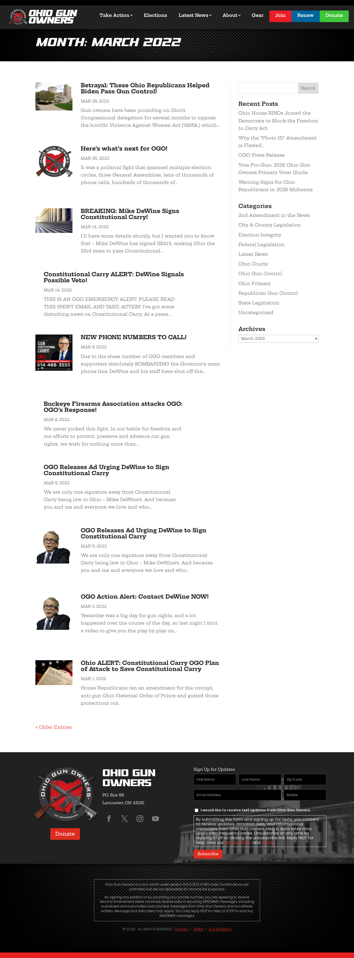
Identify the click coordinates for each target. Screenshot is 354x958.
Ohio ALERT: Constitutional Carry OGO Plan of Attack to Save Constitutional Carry (150, 665)
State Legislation (258, 303)
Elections (155, 15)
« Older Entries (53, 727)
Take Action (114, 15)
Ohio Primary (254, 283)
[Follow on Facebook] (109, 818)
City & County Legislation (269, 225)
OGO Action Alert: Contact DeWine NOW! (145, 596)
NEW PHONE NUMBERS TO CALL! (134, 337)
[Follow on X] (124, 818)
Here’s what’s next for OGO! (124, 148)
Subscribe (207, 853)
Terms (268, 842)
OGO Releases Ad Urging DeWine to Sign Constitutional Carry (106, 470)
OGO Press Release (261, 155)
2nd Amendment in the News (274, 215)
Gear (258, 15)
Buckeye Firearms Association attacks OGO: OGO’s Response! (113, 406)
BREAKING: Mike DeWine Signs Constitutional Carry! (130, 213)
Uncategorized (256, 312)
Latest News (193, 15)
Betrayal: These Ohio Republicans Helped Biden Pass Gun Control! (145, 88)
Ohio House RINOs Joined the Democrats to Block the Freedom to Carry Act (278, 120)
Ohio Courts (253, 264)
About (230, 15)
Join (280, 15)
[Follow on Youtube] (155, 818)
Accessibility (220, 929)
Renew (305, 15)
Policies (181, 929)
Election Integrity (259, 235)
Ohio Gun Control (260, 273)
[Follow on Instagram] (140, 818)
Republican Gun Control (268, 293)
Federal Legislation (261, 244)
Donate (334, 15)
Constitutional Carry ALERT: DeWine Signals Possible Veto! (114, 277)
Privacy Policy (238, 842)
